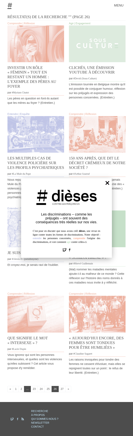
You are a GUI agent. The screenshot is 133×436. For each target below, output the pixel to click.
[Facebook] (69, 249)
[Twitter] (65, 249)
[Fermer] (107, 183)
